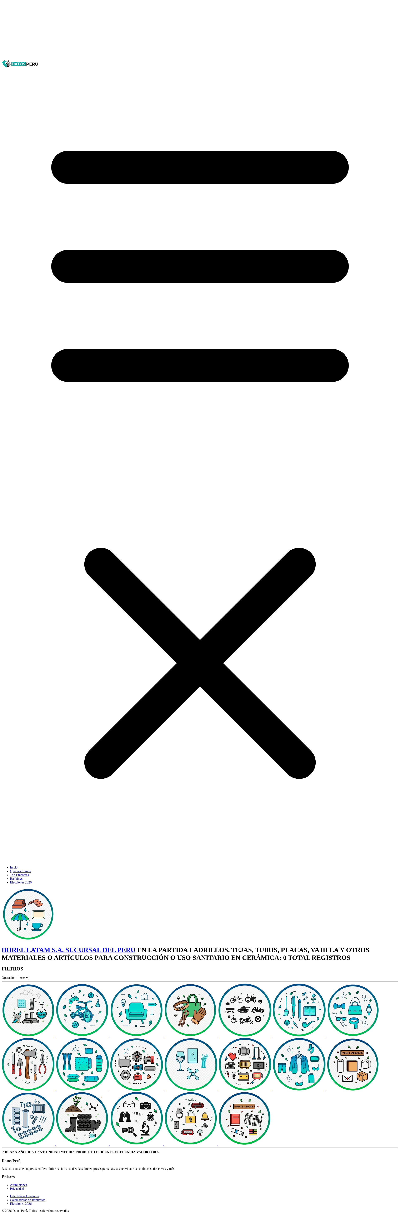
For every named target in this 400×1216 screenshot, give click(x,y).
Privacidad (17, 1188)
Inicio (14, 867)
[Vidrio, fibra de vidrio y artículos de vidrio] (191, 1090)
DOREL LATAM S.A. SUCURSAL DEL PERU (68, 950)
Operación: (9, 977)
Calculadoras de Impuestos (27, 1200)
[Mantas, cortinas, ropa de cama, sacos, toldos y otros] (83, 1090)
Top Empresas (19, 875)
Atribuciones (18, 1185)
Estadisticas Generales (24, 1196)
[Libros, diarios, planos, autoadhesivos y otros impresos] (245, 1144)
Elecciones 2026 (21, 882)
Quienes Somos (20, 871)
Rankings (16, 878)
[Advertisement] (127, 31)
